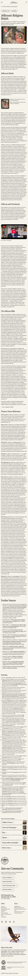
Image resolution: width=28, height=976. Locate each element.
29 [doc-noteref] (4, 514)
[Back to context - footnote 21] (19, 780)
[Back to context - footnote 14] (20, 757)
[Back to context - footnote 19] (5, 773)
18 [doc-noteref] (13, 306)
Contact (2, 911)
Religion (14, 11)
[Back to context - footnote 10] (21, 728)
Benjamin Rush (17, 442)
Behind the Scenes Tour (19, 907)
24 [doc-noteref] (9, 422)
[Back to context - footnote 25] (25, 798)
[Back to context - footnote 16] (5, 764)
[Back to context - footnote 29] (2, 806)
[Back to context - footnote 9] (14, 725)
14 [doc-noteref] (22, 280)
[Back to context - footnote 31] (20, 812)
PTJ (2, 677)
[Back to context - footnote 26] (25, 799)
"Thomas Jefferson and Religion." (17, 651)
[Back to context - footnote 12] (20, 738)
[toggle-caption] (25, 42)
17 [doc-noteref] (16, 302)
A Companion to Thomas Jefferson (13, 720)
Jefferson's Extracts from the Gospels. (13, 778)
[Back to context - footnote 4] (20, 691)
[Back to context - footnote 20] (26, 776)
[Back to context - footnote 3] (20, 688)
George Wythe (19, 683)
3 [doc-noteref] (10, 94)
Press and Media (4, 913)
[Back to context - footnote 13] (13, 754)
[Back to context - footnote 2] (16, 685)
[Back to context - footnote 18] (5, 770)
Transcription (8, 677)
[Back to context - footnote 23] (9, 794)
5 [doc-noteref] (17, 142)
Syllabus (4, 769)
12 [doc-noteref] (14, 269)
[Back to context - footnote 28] (26, 803)
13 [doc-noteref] (7, 274)
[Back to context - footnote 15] (20, 760)
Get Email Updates (7, 889)
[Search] (5, 2)
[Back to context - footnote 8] (24, 722)
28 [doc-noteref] (22, 474)
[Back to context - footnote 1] (24, 677)
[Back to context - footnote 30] (20, 809)
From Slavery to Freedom (19, 911)
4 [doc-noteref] (17, 131)
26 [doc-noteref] (25, 451)
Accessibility (3, 916)
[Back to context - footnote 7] (23, 716)
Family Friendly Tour (18, 913)
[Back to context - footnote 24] (24, 796)
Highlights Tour (17, 906)
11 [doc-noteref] (25, 256)
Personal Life (5, 11)
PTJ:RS (20, 700)
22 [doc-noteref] (12, 363)
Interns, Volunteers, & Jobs (9, 885)
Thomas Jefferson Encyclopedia (9, 6)
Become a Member (7, 877)
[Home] (14, 2)
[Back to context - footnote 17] (26, 767)
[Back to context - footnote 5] (23, 698)
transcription (10, 731)
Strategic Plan (4, 907)
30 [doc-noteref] (8, 573)
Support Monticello (7, 881)
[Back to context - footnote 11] (23, 735)
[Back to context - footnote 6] (14, 713)
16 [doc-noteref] (20, 297)
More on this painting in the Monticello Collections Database (18, 103)
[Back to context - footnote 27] (25, 801)
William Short (10, 700)
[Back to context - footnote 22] (11, 785)
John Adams (16, 576)
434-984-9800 (5, 898)
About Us (3, 906)
